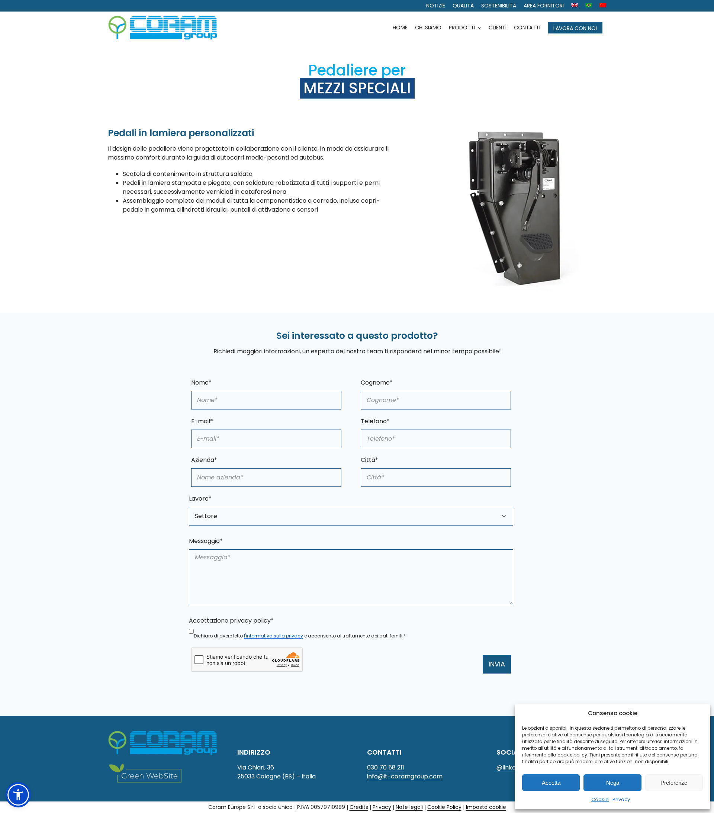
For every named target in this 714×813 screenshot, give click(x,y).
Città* (369, 460)
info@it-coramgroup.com (405, 776)
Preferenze (673, 783)
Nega (612, 783)
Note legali (409, 807)
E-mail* (202, 421)
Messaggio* (206, 541)
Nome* (201, 382)
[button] (18, 795)
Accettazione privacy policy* (231, 620)
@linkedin (510, 767)
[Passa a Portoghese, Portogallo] (588, 6)
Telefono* (375, 421)
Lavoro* (200, 498)
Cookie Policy (444, 807)
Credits (359, 807)
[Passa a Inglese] (574, 6)
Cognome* (377, 382)
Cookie (600, 799)
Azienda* (204, 460)
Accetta (551, 783)
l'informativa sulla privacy (273, 636)
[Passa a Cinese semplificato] (602, 6)
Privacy (621, 799)
